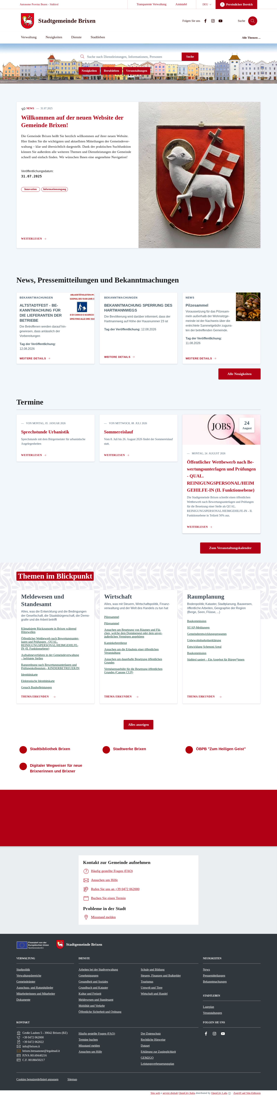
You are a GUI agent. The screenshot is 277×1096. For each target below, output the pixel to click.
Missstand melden (89, 1045)
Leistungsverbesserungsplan (157, 1063)
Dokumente (23, 999)
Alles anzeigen (138, 724)
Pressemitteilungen (214, 975)
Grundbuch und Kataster (93, 987)
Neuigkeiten (89, 70)
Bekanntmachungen (215, 981)
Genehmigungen (88, 975)
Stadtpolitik (23, 969)
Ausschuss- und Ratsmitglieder (34, 987)
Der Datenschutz (151, 1033)
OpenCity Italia (187, 1093)
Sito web (155, 1093)
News (30, 108)
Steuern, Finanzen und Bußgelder (161, 975)
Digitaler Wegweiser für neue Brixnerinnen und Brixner (56, 768)
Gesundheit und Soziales (93, 981)
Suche (190, 56)
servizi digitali (170, 1093)
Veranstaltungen (136, 70)
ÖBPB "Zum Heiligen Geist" (221, 749)
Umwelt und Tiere (151, 987)
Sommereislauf (118, 431)
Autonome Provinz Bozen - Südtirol (39, 4)
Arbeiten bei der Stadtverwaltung (98, 969)
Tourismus (147, 981)
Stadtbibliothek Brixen (50, 749)
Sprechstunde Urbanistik (45, 431)
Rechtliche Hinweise (153, 1039)
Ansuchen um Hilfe (90, 1051)
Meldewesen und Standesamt (96, 999)
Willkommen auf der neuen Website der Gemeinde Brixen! (72, 121)
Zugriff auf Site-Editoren (247, 1093)
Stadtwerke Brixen (129, 749)
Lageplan (208, 1006)
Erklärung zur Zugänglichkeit (158, 1051)
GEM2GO (147, 1057)
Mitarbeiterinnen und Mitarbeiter (35, 993)
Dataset (145, 1045)
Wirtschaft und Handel (154, 993)
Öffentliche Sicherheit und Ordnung (100, 1011)
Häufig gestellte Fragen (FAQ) (97, 1033)
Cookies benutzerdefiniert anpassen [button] (37, 1079)
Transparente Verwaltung (151, 4)
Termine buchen (88, 1039)
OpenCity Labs (219, 1093)
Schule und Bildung (153, 969)
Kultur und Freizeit (90, 993)
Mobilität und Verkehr (92, 1005)
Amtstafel (181, 4)
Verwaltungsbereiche (28, 975)
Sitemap (72, 1079)
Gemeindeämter (25, 981)
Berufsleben (111, 70)
